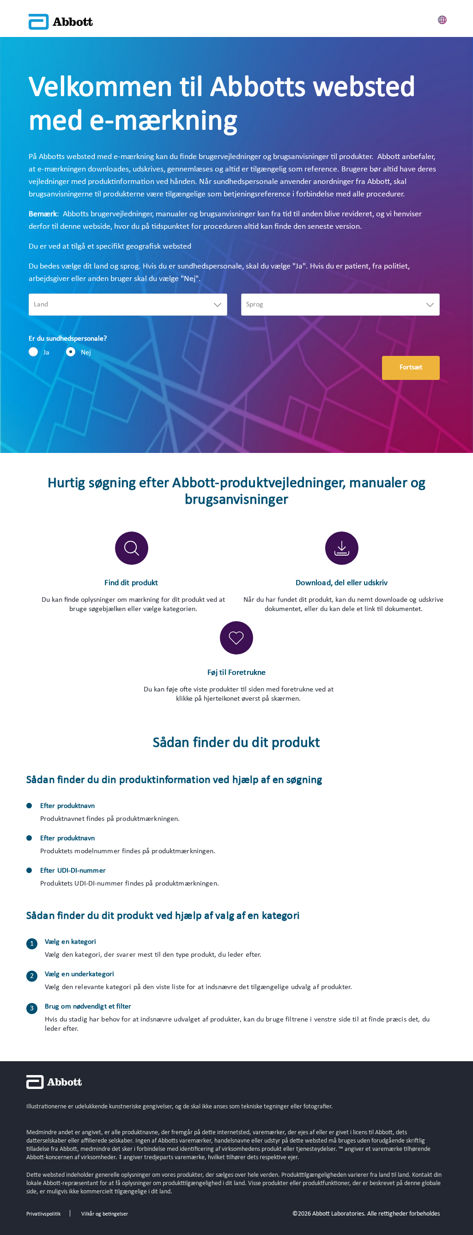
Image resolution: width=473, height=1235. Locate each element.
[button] (442, 18)
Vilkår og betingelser (104, 1214)
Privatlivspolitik (43, 1214)
